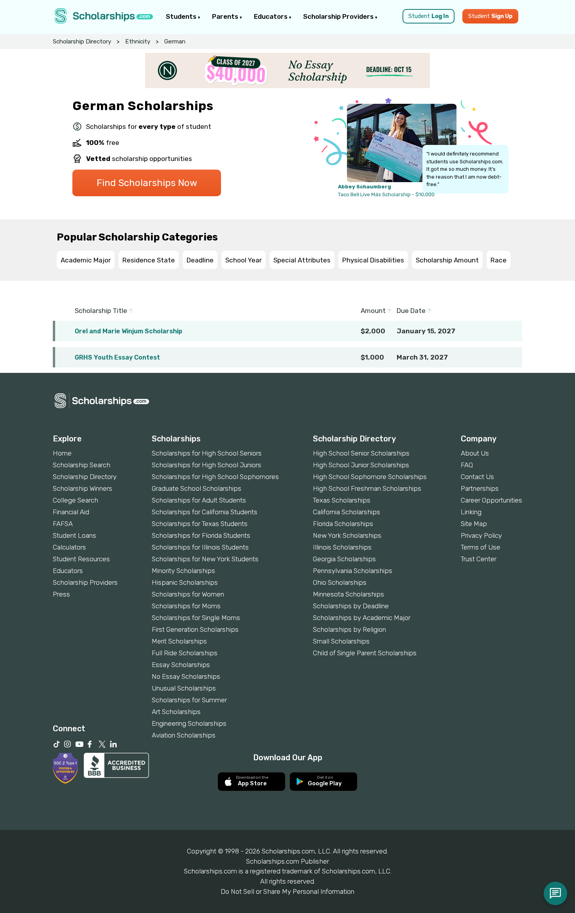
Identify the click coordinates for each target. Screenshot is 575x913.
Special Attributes (302, 260)
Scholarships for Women (188, 594)
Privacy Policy (481, 535)
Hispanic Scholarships (185, 582)
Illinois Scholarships (342, 547)
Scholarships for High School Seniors (207, 453)
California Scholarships (346, 512)
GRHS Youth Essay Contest (117, 357)
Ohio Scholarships (340, 582)
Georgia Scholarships (344, 559)
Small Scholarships (341, 641)
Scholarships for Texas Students (200, 524)
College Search (75, 500)
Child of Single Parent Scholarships (365, 653)
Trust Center (478, 559)
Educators (271, 16)
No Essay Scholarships (186, 676)
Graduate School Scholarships (196, 488)
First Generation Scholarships (195, 629)
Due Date (412, 311)
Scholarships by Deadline (351, 606)
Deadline (200, 260)
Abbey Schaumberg (364, 187)
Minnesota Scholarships (348, 594)
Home (62, 453)
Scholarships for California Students (204, 512)
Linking (471, 512)
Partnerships (480, 488)
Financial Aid (71, 512)
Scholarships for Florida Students (201, 535)
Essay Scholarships (181, 665)
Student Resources (81, 559)
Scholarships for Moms (186, 606)
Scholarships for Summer (189, 700)
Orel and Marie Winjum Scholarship (128, 331)
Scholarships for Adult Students (199, 500)
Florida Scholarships (343, 524)
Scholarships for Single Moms (196, 618)
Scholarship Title (102, 311)
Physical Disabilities (373, 260)
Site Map (474, 524)
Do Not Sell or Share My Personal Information (287, 891)
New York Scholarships (347, 535)
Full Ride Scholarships (184, 653)
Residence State (148, 260)
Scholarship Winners (82, 488)
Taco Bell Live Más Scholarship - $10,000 (386, 194)
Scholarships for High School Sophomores (215, 477)
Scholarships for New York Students (205, 559)
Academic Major (86, 260)
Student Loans (74, 535)
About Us (475, 453)
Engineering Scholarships (189, 723)
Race (499, 260)
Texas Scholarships (341, 500)
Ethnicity (137, 41)
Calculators (69, 547)
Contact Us (477, 477)
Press (61, 594)
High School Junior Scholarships (361, 465)
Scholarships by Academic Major (361, 618)
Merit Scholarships (179, 641)
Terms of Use (480, 547)
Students (182, 16)
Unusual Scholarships (184, 688)
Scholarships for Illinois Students (200, 547)
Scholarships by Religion (349, 629)
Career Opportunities (491, 500)
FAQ (467, 465)
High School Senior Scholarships (361, 453)
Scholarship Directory (82, 41)
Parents (226, 16)
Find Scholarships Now (147, 182)
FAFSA (63, 524)
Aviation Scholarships (184, 735)
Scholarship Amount (447, 260)
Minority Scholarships (183, 571)
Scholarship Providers (339, 16)
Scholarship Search (81, 465)
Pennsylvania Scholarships (352, 571)
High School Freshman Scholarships (367, 488)
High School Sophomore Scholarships (370, 477)
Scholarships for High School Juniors (206, 465)
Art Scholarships (176, 712)
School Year (243, 260)
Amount (374, 311)
